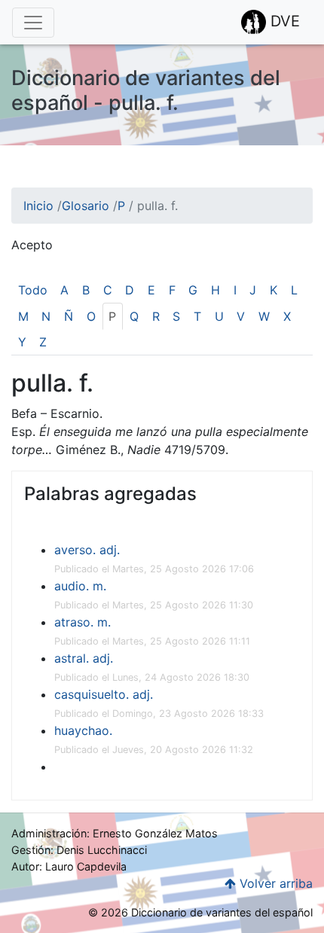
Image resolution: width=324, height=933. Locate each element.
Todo (32, 289)
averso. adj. (87, 549)
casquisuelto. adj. (103, 694)
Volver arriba (274, 883)
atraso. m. (82, 622)
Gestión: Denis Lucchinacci (79, 849)
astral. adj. (83, 658)
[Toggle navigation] (33, 23)
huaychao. (83, 730)
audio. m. (80, 585)
